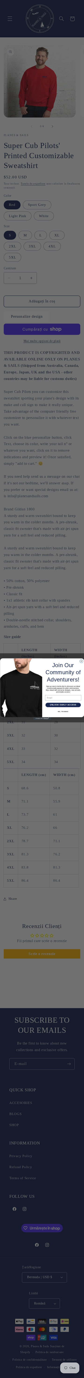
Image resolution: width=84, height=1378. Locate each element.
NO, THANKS (63, 711)
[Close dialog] (81, 661)
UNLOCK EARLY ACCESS (63, 705)
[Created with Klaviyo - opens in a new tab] (42, 718)
